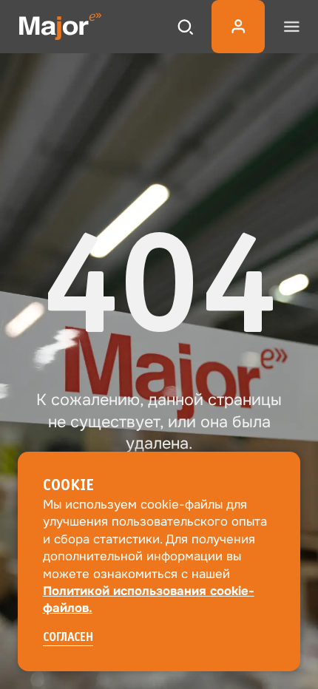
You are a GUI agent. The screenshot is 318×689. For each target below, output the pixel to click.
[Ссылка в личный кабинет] (238, 26)
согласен (68, 638)
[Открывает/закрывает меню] (291, 26)
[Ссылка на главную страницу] (60, 27)
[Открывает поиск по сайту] (185, 26)
